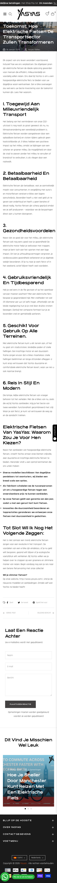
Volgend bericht (44, 613)
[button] (25, 808)
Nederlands (36, 857)
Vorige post (11, 613)
